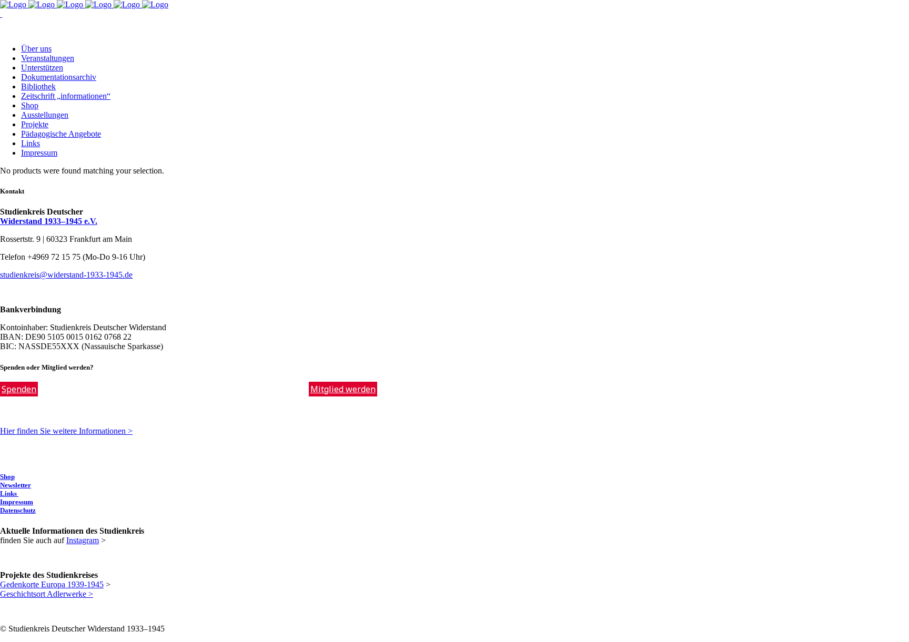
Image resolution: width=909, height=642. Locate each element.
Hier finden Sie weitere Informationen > (66, 430)
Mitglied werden (343, 389)
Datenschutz (18, 510)
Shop (7, 477)
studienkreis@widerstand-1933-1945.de (66, 274)
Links (9, 493)
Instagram (82, 540)
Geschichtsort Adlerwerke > (46, 593)
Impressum (16, 502)
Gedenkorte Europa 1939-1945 (52, 584)
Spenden (19, 389)
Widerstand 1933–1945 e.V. (48, 221)
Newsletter (15, 485)
